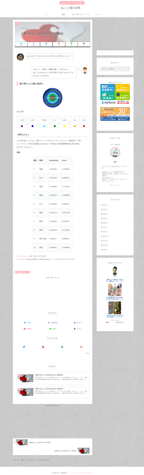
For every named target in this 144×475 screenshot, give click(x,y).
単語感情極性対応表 (23, 256)
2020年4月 (104, 218)
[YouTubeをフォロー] (43, 346)
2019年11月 (104, 240)
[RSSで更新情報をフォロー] (81, 346)
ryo (115, 162)
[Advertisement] (52, 293)
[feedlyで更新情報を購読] (62, 346)
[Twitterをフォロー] (24, 346)
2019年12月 (104, 236)
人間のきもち (25, 272)
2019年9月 (104, 249)
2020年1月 (104, 232)
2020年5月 (104, 214)
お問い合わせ (88, 473)
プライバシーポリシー (75, 473)
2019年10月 (104, 245)
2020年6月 (104, 209)
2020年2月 (104, 227)
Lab (18, 272)
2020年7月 (104, 205)
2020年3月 (104, 223)
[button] (132, 52)
